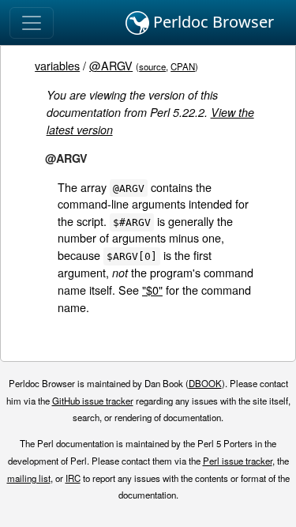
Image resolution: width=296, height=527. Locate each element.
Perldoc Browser (211, 21)
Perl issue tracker (237, 460)
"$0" (152, 289)
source (152, 66)
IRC (73, 478)
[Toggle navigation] (31, 23)
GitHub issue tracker (92, 400)
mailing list (29, 478)
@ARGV (111, 65)
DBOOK (205, 383)
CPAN (182, 66)
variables (57, 65)
